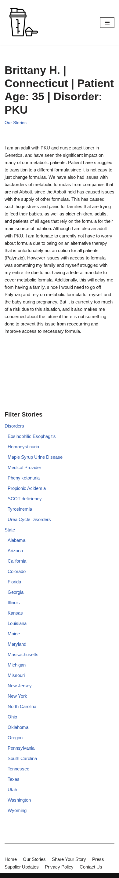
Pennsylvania (21, 748)
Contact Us (91, 866)
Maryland (17, 644)
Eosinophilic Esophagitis (32, 436)
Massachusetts (23, 654)
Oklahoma (18, 727)
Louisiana (17, 623)
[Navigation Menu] (107, 22)
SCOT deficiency (25, 498)
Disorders (14, 425)
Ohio (12, 716)
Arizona (15, 550)
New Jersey (20, 685)
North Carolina (22, 706)
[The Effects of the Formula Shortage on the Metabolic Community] (23, 22)
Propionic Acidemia (27, 488)
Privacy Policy (59, 866)
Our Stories (16, 122)
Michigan (17, 664)
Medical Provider (24, 467)
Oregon (15, 737)
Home (11, 859)
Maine (14, 633)
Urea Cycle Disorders (29, 519)
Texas (14, 779)
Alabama (16, 540)
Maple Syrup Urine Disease (35, 457)
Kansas (15, 612)
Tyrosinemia (20, 509)
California (17, 561)
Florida (14, 581)
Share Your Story (69, 859)
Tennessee (18, 768)
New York (17, 696)
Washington (19, 800)
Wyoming (17, 810)
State (10, 529)
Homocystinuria (23, 446)
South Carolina (22, 758)
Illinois (14, 602)
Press (98, 859)
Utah (12, 789)
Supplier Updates (22, 866)
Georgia (15, 592)
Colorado (17, 571)
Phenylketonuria (24, 477)
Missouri (16, 675)
